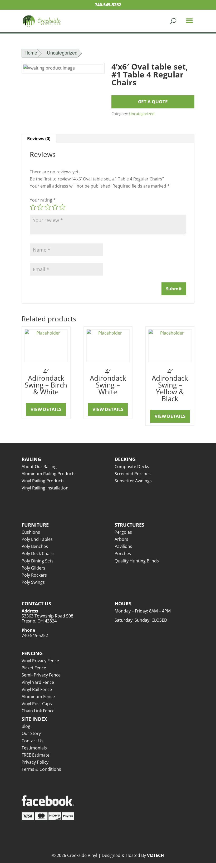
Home (30, 53)
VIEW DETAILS (46, 409)
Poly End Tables (37, 539)
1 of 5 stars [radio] (33, 207)
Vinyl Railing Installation (45, 488)
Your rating (43, 200)
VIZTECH (155, 855)
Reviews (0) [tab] (38, 138)
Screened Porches (133, 474)
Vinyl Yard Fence (38, 682)
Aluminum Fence (38, 696)
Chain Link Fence (38, 711)
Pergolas (123, 532)
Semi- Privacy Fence (41, 675)
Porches (123, 553)
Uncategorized (62, 53)
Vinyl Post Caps (37, 704)
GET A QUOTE (153, 102)
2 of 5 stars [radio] (40, 207)
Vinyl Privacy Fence (40, 661)
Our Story (31, 733)
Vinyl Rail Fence (37, 689)
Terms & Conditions (41, 769)
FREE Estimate (36, 755)
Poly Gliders (33, 568)
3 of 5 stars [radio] (48, 207)
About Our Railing (39, 466)
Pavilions (123, 546)
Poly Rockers (34, 575)
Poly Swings (33, 582)
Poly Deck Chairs (38, 553)
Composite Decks (132, 466)
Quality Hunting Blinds (137, 561)
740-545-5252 (108, 5)
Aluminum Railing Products (49, 474)
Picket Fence (34, 668)
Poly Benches (35, 546)
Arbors (121, 539)
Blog (26, 726)
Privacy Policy (35, 762)
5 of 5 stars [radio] (62, 207)
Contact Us (32, 741)
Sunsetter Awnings (133, 481)
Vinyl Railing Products (43, 481)
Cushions (31, 532)
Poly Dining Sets (37, 561)
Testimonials (34, 748)
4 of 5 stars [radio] (55, 207)
